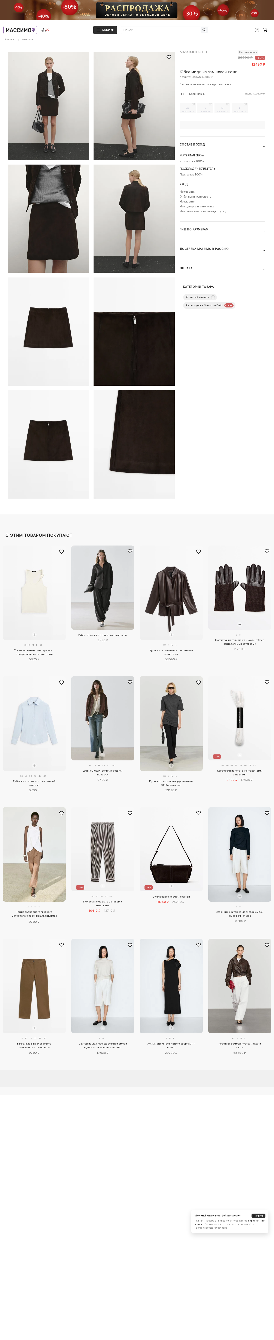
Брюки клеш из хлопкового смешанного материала (34, 1045)
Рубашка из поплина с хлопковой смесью (34, 783)
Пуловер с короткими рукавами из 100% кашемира (171, 783)
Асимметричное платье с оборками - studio (171, 1045)
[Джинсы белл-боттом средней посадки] (102, 718)
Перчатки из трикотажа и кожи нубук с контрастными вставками (239, 642)
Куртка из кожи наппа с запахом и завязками (171, 652)
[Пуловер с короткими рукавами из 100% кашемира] (171, 723)
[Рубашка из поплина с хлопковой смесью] (34, 723)
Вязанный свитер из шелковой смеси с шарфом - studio (239, 913)
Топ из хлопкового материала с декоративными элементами (34, 652)
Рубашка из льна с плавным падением (102, 635)
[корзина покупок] (265, 29)
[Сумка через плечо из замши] (171, 849)
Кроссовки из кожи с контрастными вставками (240, 772)
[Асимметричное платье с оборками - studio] (171, 986)
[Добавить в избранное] (61, 551)
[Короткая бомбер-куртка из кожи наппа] (239, 986)
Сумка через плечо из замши (171, 896)
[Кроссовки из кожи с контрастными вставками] (239, 718)
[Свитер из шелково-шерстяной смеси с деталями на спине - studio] (102, 986)
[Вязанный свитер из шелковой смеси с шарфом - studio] (239, 854)
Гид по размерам (254, 93)
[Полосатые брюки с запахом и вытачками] (102, 849)
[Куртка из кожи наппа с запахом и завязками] (171, 593)
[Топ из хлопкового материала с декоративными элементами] (34, 593)
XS (188, 109)
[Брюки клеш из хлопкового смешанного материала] (34, 986)
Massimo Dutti (193, 52)
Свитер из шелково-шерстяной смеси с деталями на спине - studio (103, 1045)
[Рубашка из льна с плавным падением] (102, 588)
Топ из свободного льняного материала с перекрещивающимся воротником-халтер (34, 914)
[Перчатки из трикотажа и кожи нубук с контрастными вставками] (239, 588)
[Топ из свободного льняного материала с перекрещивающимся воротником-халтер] (34, 854)
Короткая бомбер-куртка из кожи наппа (240, 1045)
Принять (258, 1215)
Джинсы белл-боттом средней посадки (102, 772)
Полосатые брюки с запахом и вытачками (102, 903)
